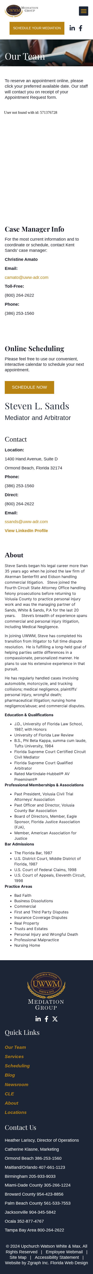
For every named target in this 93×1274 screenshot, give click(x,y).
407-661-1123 (52, 1167)
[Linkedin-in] (72, 28)
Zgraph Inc (37, 1262)
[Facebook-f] (80, 28)
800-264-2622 (50, 1230)
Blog (10, 1075)
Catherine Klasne (21, 1149)
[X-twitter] (55, 1019)
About (11, 1103)
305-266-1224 (57, 1185)
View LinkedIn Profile (26, 530)
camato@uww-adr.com (26, 277)
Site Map (18, 1257)
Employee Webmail (64, 1252)
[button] (83, 11)
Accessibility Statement (57, 1257)
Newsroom (16, 1084)
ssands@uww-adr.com (26, 521)
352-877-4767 (30, 1221)
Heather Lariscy (20, 1140)
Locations (16, 1112)
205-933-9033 (42, 1176)
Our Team (15, 1047)
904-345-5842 (42, 1212)
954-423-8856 (50, 1194)
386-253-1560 (48, 1158)
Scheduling (17, 1065)
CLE (9, 1093)
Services (14, 1056)
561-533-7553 (57, 1203)
